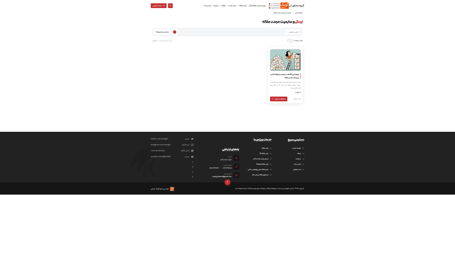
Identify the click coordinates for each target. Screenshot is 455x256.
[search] (170, 5)
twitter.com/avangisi (159, 138)
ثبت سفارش (297, 169)
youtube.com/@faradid (161, 156)
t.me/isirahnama (158, 150)
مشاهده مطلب (279, 98)
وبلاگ (299, 153)
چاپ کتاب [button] (232, 5)
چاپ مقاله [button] (243, 5)
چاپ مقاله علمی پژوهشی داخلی (258, 169)
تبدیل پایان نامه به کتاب (260, 159)
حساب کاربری (157, 5)
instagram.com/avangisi (161, 144)
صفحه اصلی (299, 12)
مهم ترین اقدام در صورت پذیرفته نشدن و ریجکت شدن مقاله (284, 76)
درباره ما (216, 5)
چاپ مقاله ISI (264, 153)
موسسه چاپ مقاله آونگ (257, 5)
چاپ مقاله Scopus (262, 164)
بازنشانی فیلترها (163, 31)
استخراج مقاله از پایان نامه (260, 175)
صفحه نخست (296, 148)
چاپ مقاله (265, 148)
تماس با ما (207, 5)
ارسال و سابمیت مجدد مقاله (282, 12)
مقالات (223, 5)
